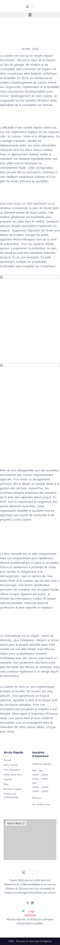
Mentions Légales (13, 789)
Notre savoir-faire (13, 774)
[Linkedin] (32, 902)
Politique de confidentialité (11, 795)
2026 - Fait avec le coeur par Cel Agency (30, 941)
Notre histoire (11, 765)
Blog (6, 784)
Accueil (7, 760)
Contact (8, 779)
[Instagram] (27, 902)
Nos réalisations (12, 769)
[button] (30, 14)
